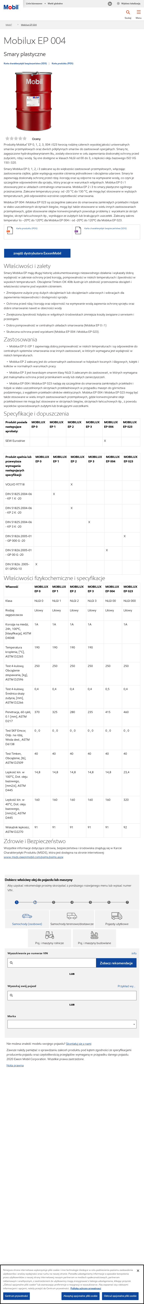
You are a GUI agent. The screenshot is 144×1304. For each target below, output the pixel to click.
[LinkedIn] (109, 4)
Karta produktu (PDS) (62, 63)
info (134, 953)
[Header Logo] (11, 4)
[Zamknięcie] (138, 1271)
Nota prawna (15, 1065)
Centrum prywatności (16, 1296)
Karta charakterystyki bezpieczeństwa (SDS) (25, 63)
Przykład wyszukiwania (127, 986)
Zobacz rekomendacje (116, 963)
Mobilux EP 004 (29, 24)
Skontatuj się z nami (78, 1044)
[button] (138, 15)
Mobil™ (9, 24)
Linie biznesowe (34, 3)
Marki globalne (55, 3)
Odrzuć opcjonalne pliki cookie (120, 1296)
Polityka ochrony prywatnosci (85, 1288)
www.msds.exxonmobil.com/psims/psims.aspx (33, 857)
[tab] (27, 919)
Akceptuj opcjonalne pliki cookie (81, 1296)
